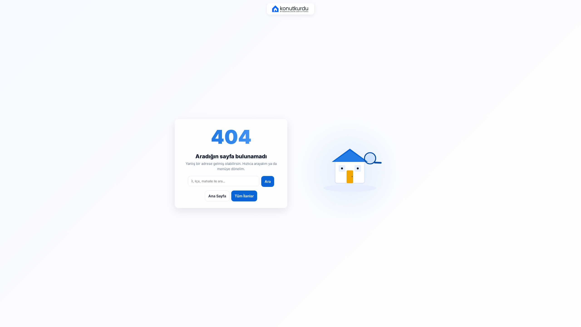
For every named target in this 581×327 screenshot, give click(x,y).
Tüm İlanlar (244, 196)
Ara (268, 181)
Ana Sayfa (217, 196)
